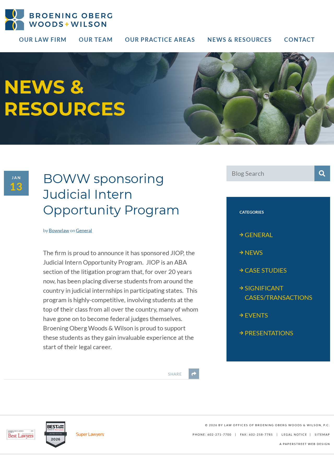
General (84, 230)
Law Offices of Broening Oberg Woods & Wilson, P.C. (277, 425)
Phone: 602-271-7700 (212, 434)
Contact (299, 39)
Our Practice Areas (160, 39)
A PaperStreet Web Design (304, 444)
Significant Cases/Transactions (278, 292)
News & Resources (239, 39)
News (254, 252)
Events (256, 315)
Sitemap (322, 434)
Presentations (269, 333)
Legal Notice (294, 434)
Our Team (96, 39)
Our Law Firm (43, 39)
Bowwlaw (59, 230)
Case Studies (266, 270)
